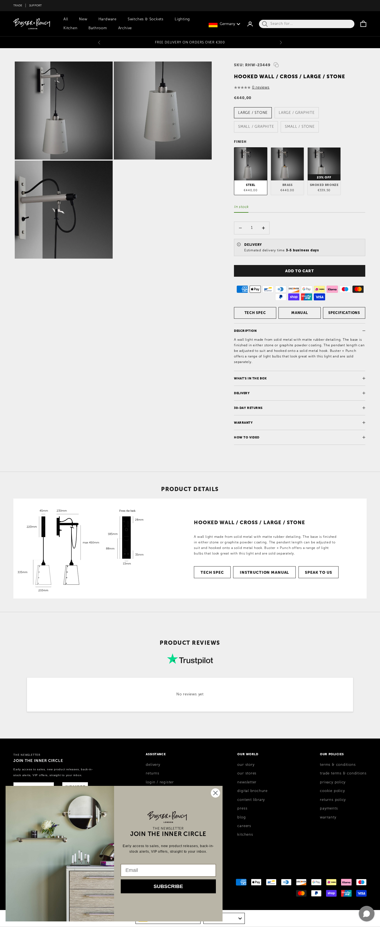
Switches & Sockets (146, 19)
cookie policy (332, 791)
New (83, 19)
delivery (153, 765)
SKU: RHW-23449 (252, 65)
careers (244, 826)
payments (329, 808)
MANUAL (299, 313)
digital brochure (252, 791)
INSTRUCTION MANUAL (264, 572)
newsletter (246, 782)
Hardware (107, 19)
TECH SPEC (255, 313)
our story (245, 765)
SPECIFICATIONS (344, 313)
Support (35, 5)
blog (241, 817)
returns (152, 773)
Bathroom (97, 28)
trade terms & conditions (343, 773)
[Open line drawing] (84, 549)
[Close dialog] (215, 793)
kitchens (245, 835)
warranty (328, 817)
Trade (17, 5)
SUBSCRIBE (168, 886)
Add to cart (299, 271)
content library (251, 800)
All (65, 19)
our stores (246, 773)
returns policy (333, 800)
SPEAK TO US (318, 572)
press (242, 808)
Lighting (182, 19)
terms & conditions (338, 765)
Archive (125, 28)
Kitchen (70, 28)
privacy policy (333, 782)
